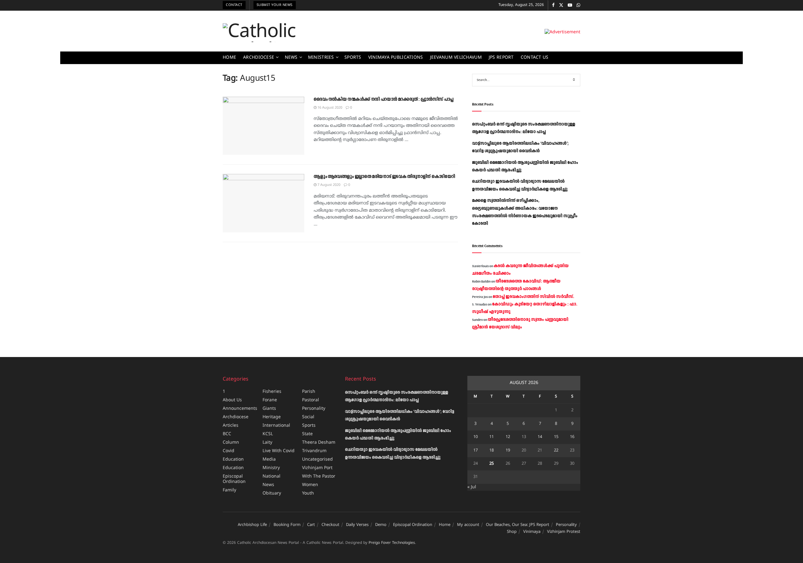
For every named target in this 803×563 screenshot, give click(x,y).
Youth (308, 493)
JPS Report (501, 57)
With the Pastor (318, 476)
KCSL (268, 434)
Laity (267, 442)
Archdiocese (258, 57)
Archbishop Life (252, 525)
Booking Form (287, 525)
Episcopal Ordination (234, 479)
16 (572, 437)
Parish (308, 391)
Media (269, 459)
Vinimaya (531, 531)
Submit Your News (275, 5)
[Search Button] (574, 80)
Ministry (271, 468)
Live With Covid (279, 451)
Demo (380, 525)
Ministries (321, 57)
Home (229, 57)
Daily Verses (357, 525)
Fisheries (272, 391)
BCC (227, 434)
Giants (269, 408)
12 (508, 437)
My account (468, 525)
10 (475, 437)
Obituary (272, 493)
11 (491, 437)
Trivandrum (314, 451)
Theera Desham (318, 442)
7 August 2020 (328, 185)
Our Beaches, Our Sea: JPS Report (517, 525)
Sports (352, 57)
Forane (270, 400)
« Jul (471, 487)
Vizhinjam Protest (563, 531)
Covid (228, 451)
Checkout (330, 525)
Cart (311, 525)
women (310, 485)
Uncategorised (317, 459)
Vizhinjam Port (317, 468)
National (271, 476)
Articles (230, 425)
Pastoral (310, 400)
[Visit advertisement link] (562, 32)
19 (508, 450)
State (307, 434)
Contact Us (535, 57)
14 (540, 437)
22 (556, 450)
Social (308, 417)
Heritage (272, 417)
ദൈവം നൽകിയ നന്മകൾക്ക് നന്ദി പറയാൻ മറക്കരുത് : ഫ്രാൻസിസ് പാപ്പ (384, 99)
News (291, 57)
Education (233, 459)
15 (556, 437)
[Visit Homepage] (280, 32)
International (276, 425)
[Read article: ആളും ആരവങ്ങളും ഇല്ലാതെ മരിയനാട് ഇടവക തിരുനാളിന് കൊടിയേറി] (263, 203)
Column (231, 442)
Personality (313, 408)
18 (491, 450)
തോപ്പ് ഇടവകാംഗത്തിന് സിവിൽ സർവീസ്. (533, 297)
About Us (232, 400)
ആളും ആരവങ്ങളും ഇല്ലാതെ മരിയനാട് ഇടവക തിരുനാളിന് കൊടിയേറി (384, 177)
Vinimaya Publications (395, 57)
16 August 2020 (329, 108)
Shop (512, 531)
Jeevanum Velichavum (456, 57)
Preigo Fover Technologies (392, 543)
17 (475, 450)
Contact (234, 5)
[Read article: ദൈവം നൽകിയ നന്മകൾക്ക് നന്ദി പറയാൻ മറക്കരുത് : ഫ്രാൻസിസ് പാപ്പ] (263, 126)
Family (229, 490)
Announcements (240, 408)
